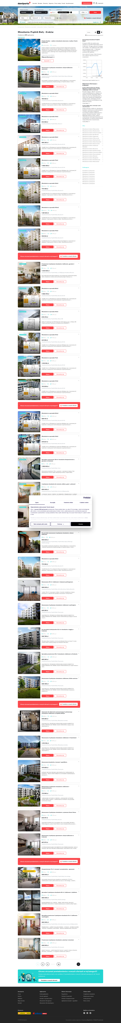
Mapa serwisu (21, 1000)
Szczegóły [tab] (52, 502)
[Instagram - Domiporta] (87, 1013)
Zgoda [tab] (36, 502)
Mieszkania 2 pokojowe (88, 174)
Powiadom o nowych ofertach (93, 18)
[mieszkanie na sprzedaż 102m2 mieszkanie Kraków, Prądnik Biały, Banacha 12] (29, 215)
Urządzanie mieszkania (89, 994)
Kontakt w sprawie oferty (46, 998)
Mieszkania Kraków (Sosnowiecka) (91, 154)
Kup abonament (69, 3)
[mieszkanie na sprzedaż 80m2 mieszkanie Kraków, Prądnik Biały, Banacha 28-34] (29, 296)
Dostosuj (59, 524)
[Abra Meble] (40, 1013)
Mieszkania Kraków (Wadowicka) (91, 131)
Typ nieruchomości (39, 9)
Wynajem (40, 3)
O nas (19, 994)
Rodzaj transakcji (24, 9)
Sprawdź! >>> (47, 61)
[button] (1, 13)
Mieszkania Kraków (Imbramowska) (91, 132)
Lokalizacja (59, 9)
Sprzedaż (35, 3)
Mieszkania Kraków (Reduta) (89, 156)
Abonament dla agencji (45, 1000)
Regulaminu (90, 1020)
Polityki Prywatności (98, 1020)
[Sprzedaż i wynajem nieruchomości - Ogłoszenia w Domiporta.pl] (24, 3)
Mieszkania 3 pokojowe (88, 178)
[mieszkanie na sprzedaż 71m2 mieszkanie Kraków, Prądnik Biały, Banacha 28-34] (29, 366)
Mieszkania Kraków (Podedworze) (91, 159)
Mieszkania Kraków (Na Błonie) (90, 134)
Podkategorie (85, 167)
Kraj (50, 9)
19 (58, 964)
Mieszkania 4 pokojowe (88, 181)
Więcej (47, 86)
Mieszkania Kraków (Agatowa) (90, 136)
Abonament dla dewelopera (47, 1003)
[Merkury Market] (24, 1013)
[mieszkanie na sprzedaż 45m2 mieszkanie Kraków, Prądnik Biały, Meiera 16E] (29, 320)
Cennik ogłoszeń (44, 996)
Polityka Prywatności (67, 996)
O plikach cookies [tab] (84, 502)
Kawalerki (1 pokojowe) (88, 170)
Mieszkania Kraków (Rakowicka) (90, 161)
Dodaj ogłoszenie (87, 3)
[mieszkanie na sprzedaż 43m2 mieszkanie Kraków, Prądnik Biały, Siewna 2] (29, 123)
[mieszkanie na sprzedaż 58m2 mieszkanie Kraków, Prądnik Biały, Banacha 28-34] (29, 145)
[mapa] (101, 32)
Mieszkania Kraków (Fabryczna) (90, 138)
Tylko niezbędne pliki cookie (40, 524)
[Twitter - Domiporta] (90, 1013)
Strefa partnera (87, 998)
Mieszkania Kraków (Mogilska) (90, 158)
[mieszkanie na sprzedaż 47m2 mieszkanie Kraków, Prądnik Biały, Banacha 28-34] (29, 389)
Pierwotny (45, 3)
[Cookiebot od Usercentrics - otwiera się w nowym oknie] (84, 498)
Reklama (20, 998)
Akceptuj (80, 524)
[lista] (98, 32)
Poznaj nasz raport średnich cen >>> (90, 80)
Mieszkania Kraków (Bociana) (90, 148)
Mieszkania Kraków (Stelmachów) (91, 140)
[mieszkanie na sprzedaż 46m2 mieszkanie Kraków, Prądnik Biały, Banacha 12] (29, 101)
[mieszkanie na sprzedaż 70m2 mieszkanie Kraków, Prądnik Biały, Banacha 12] (29, 240)
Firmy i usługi (57, 3)
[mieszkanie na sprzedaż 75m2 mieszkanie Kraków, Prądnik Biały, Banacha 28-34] (29, 168)
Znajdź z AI (96, 22)
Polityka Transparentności (68, 998)
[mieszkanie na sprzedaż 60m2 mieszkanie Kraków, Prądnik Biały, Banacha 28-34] (29, 421)
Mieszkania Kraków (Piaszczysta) (91, 143)
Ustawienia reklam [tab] (68, 502)
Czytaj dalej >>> (86, 103)
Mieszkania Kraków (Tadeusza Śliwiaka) (90, 146)
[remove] (68, 12)
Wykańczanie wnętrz (88, 996)
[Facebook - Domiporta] (84, 1013)
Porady (63, 3)
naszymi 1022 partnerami (40, 509)
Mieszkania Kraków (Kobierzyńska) (91, 150)
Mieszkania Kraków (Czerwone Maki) (92, 152)
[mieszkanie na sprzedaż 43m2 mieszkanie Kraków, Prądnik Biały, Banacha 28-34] (29, 444)
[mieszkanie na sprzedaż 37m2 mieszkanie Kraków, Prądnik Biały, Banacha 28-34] (29, 343)
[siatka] (95, 32)
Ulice (83, 125)
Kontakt (20, 1003)
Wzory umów (86, 1000)
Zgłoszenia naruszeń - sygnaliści (69, 1000)
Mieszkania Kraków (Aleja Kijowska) (91, 141)
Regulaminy (65, 994)
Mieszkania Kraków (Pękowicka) (90, 129)
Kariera (19, 996)
